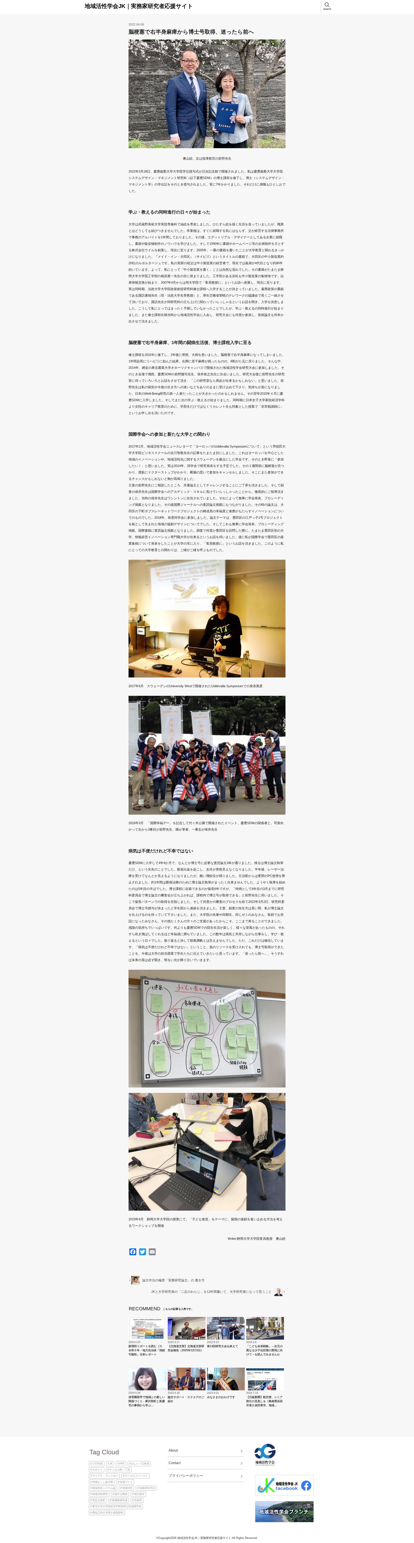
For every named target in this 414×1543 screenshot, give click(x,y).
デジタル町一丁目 (119, 1469)
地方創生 (139, 1494)
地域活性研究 (100, 1494)
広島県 (138, 1500)
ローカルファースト (136, 1475)
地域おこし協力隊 (102, 1481)
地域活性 (127, 1488)
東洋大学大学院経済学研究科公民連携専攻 (116, 1506)
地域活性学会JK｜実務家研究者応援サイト (139, 6)
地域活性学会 (147, 1488)
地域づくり (126, 1481)
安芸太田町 (98, 1500)
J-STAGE (97, 1463)
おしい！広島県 (140, 1463)
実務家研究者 (119, 1500)
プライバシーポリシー (186, 1475)
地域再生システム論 (104, 1488)
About (173, 1450)
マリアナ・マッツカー (105, 1475)
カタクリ (97, 1469)
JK (111, 1463)
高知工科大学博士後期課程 (107, 1512)
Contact (174, 1463)
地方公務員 (120, 1494)
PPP (121, 1463)
